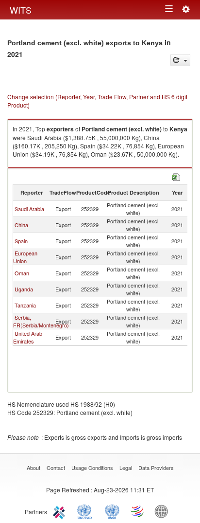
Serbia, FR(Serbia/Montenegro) (41, 321)
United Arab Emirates (27, 337)
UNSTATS (112, 511)
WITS (21, 9)
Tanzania (25, 305)
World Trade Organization (138, 511)
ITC (60, 511)
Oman (22, 273)
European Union (25, 257)
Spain (21, 241)
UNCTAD (86, 511)
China (21, 225)
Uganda (24, 289)
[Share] (180, 60)
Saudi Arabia (29, 209)
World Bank (163, 511)
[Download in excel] (176, 176)
